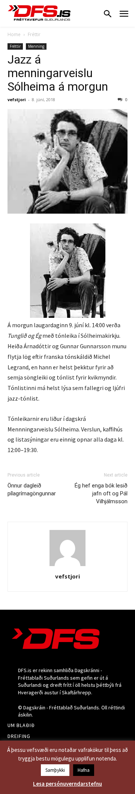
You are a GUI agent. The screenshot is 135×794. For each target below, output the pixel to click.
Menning (36, 46)
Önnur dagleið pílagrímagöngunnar (32, 489)
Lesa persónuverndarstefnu (67, 783)
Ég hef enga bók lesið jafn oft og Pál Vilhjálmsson (101, 493)
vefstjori (17, 99)
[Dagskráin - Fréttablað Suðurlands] (39, 13)
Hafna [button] (84, 770)
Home (14, 34)
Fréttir (34, 34)
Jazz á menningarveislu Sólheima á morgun (58, 73)
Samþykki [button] (55, 770)
